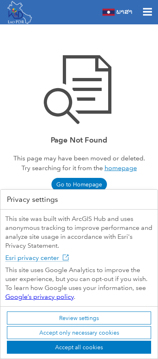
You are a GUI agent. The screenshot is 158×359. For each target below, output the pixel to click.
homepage (121, 168)
